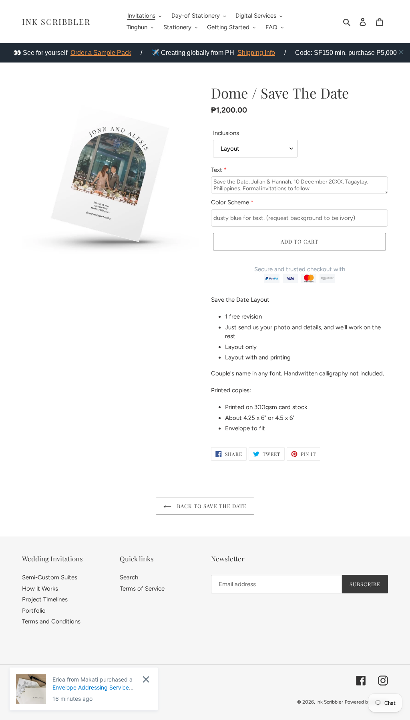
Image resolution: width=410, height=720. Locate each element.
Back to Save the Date (211, 505)
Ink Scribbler (56, 21)
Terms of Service (142, 588)
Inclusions (226, 133)
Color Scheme (232, 202)
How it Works (40, 588)
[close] (401, 52)
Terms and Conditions (51, 621)
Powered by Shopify (366, 702)
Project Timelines (45, 599)
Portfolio (34, 610)
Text (219, 169)
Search (129, 577)
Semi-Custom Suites (49, 577)
